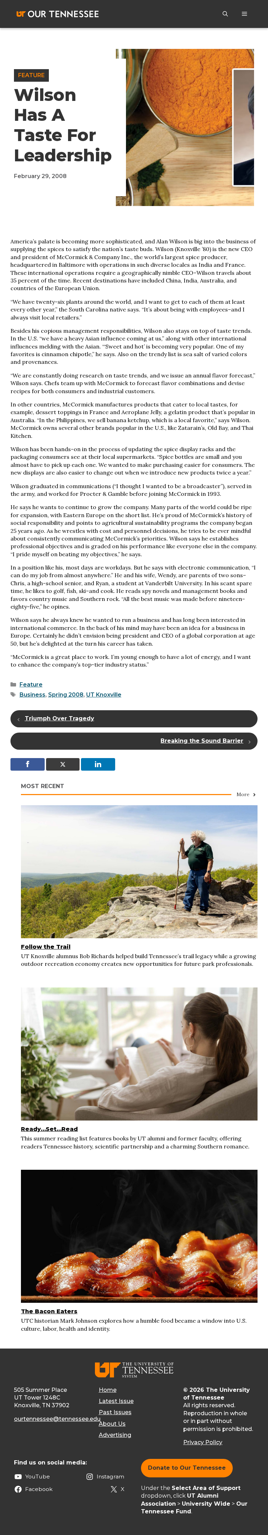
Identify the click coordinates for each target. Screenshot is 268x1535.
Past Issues (115, 1412)
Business (32, 694)
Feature (31, 75)
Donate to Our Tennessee (187, 1467)
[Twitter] (63, 764)
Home (108, 1390)
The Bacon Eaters (49, 1311)
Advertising (115, 1435)
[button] (225, 13)
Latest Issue (116, 1401)
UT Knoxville (103, 694)
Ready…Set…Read (49, 1129)
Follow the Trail (45, 946)
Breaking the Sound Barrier (202, 740)
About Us (112, 1423)
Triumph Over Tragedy (59, 718)
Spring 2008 (65, 694)
